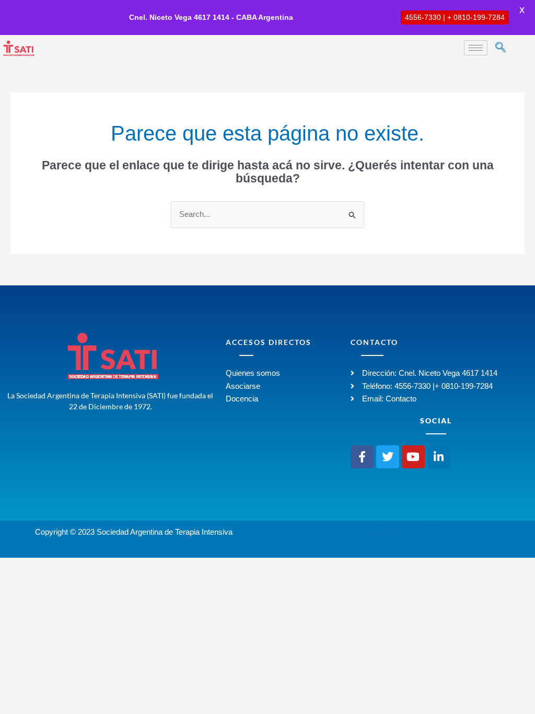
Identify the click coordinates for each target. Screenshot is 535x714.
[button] (500, 48)
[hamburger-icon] (475, 47)
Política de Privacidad (401, 531)
